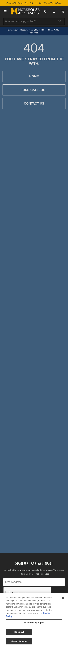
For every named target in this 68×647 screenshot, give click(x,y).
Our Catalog (34, 90)
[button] (5, 11)
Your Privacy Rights (34, 622)
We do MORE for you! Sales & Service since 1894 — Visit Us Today (34, 3)
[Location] (45, 11)
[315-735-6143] (54, 11)
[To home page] (25, 11)
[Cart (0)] (63, 11)
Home (34, 76)
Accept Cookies (19, 641)
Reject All (19, 632)
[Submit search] (59, 21)
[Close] (62, 598)
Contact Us (34, 103)
